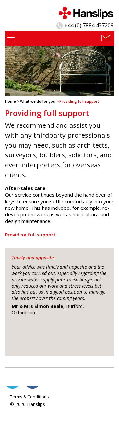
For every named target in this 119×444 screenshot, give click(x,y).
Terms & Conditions (29, 397)
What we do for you (37, 101)
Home (10, 101)
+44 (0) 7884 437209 (89, 25)
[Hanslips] (86, 12)
